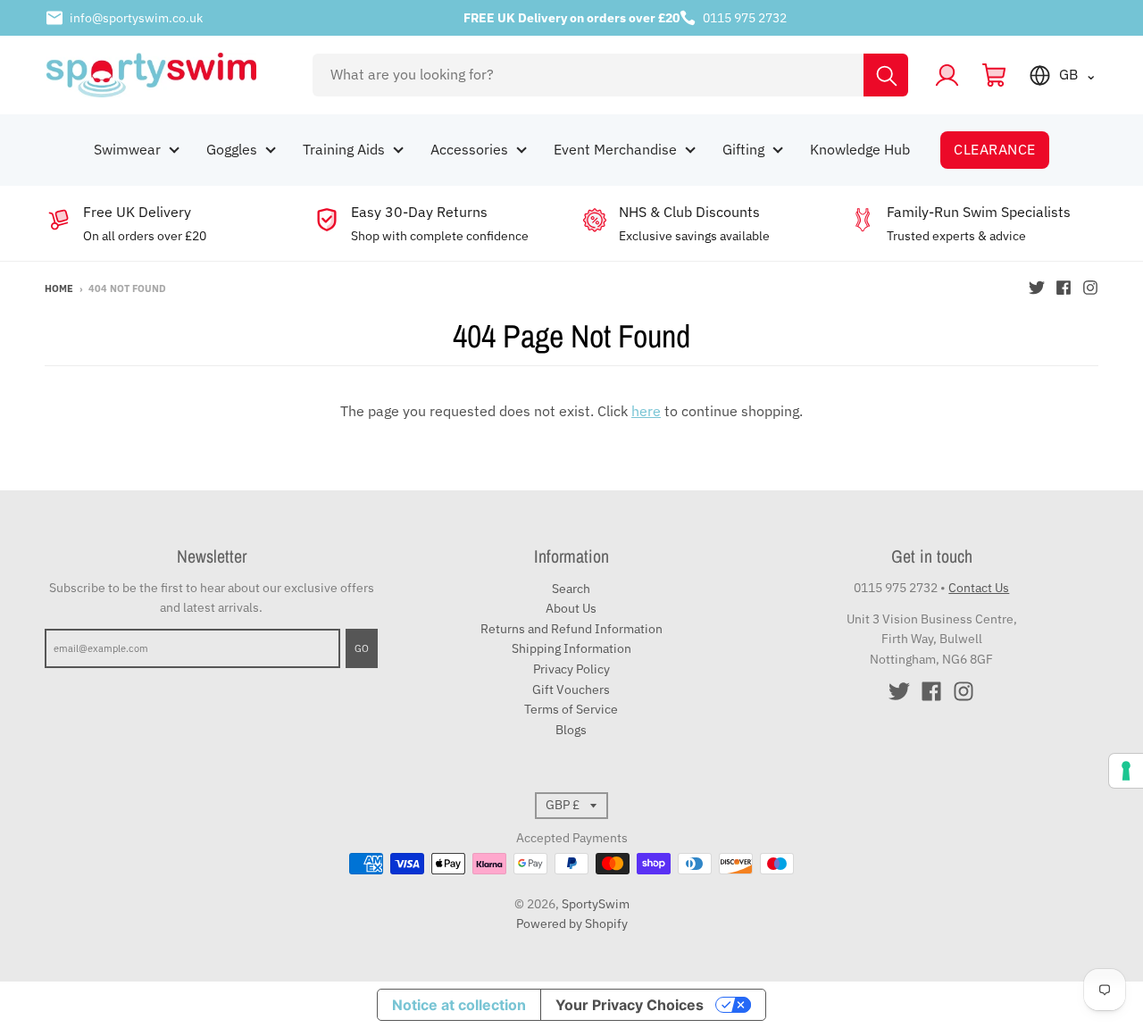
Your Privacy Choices (629, 1005)
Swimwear (127, 149)
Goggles (231, 149)
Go (362, 648)
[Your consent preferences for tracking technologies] (1126, 771)
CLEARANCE (994, 149)
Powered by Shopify (572, 923)
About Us (571, 608)
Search (571, 589)
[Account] (947, 75)
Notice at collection (459, 1005)
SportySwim (596, 904)
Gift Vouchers (571, 689)
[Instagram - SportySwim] (1090, 288)
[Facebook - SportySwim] (1063, 288)
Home (59, 288)
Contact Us (978, 588)
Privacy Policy (571, 669)
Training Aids (344, 149)
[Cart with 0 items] (994, 75)
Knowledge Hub (860, 149)
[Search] (886, 75)
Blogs (571, 730)
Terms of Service (571, 709)
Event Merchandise (615, 149)
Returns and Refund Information (571, 629)
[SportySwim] (167, 75)
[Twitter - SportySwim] (1037, 288)
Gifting (743, 149)
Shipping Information (571, 648)
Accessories (469, 149)
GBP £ (563, 805)
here (646, 411)
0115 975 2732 (745, 18)
